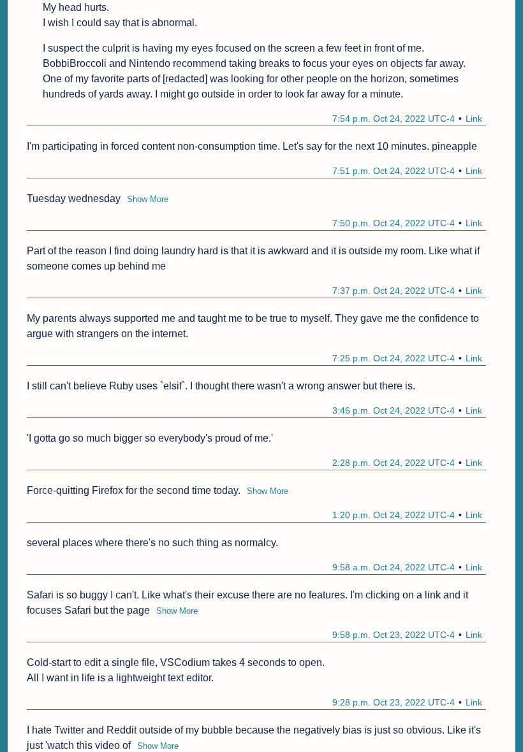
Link (474, 118)
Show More (147, 199)
